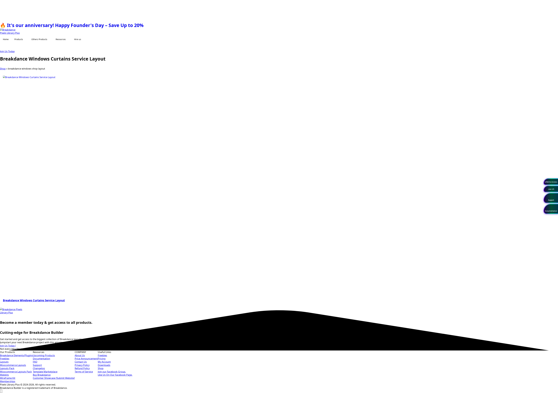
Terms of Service (84, 371)
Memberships (7, 381)
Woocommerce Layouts (13, 365)
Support (37, 365)
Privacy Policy (82, 365)
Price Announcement (86, 358)
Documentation (41, 358)
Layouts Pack (7, 368)
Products (18, 39)
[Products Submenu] (25, 39)
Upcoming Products (44, 355)
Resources (61, 39)
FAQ (35, 361)
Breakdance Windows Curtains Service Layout (34, 300)
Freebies (4, 358)
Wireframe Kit (7, 378)
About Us (80, 355)
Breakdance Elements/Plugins (16, 355)
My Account (104, 361)
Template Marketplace (45, 371)
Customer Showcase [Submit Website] (54, 378)
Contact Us (81, 361)
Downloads (104, 365)
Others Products (39, 39)
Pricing (101, 358)
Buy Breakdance (42, 374)
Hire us (77, 39)
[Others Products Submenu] (50, 39)
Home (6, 39)
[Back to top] (1, 391)
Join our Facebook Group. (112, 371)
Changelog (39, 368)
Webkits (4, 374)
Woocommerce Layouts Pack (16, 371)
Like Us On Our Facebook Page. (115, 374)
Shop (3, 68)
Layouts (4, 361)
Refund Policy (82, 368)
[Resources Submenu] (68, 39)
